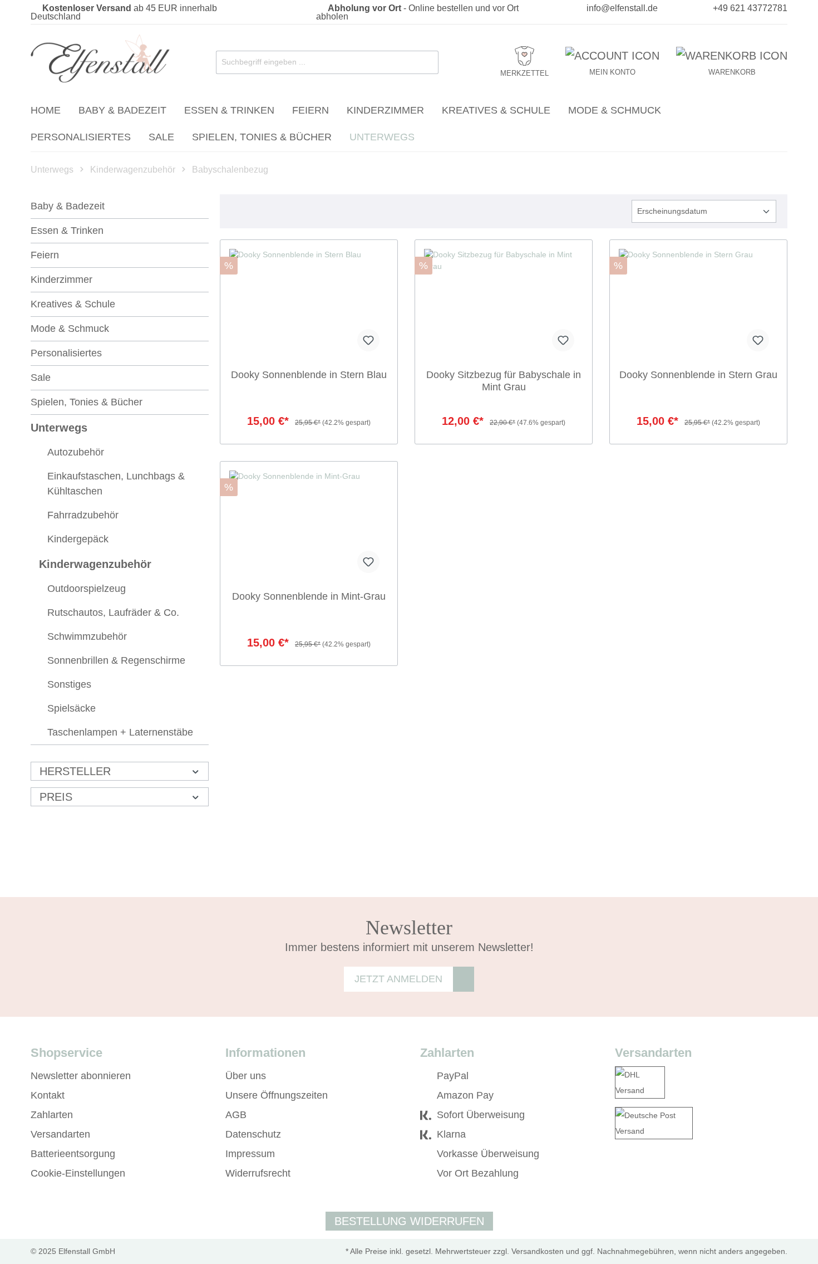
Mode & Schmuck (70, 328)
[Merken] (368, 340)
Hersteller (75, 771)
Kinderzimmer (61, 279)
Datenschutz (253, 1134)
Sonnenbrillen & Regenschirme (116, 660)
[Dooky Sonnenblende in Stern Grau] (698, 304)
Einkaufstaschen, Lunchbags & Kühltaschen (116, 484)
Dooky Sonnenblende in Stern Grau (698, 374)
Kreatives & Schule (73, 304)
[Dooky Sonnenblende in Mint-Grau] (308, 526)
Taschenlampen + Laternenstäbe (120, 732)
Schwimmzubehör (87, 636)
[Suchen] (427, 62)
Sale (41, 377)
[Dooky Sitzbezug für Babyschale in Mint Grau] (503, 304)
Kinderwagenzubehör (95, 564)
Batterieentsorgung (73, 1153)
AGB (236, 1114)
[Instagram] (636, 1174)
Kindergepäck (78, 539)
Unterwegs (59, 428)
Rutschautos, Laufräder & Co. (113, 612)
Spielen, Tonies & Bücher (86, 402)
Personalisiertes (66, 353)
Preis (56, 797)
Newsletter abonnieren (81, 1075)
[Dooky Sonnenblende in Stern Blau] (308, 304)
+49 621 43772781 (750, 8)
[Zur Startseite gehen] (100, 60)
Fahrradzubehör (83, 515)
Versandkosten (537, 1251)
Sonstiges (69, 684)
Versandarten (60, 1134)
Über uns (245, 1075)
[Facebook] (620, 1174)
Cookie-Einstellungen (78, 1173)
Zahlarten (52, 1114)
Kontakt (48, 1095)
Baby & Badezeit (68, 206)
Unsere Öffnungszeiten (276, 1095)
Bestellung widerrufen (409, 1221)
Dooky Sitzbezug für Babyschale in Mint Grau (503, 381)
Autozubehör (75, 452)
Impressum (250, 1153)
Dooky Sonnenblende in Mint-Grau (309, 596)
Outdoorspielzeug (86, 588)
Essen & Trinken (67, 230)
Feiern (45, 255)
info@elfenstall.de (622, 8)
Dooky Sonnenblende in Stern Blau (309, 374)
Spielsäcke (71, 708)
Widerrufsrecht (257, 1173)
